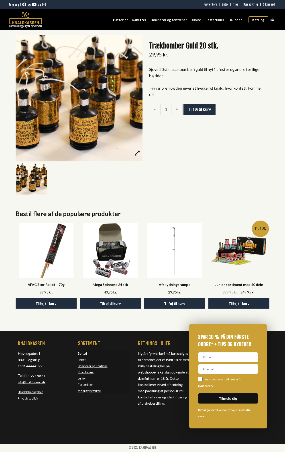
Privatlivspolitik (28, 398)
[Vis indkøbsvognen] (272, 20)
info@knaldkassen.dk (31, 382)
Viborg (83, 391)
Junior (196, 20)
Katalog (258, 20)
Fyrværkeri (210, 4)
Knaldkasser (86, 372)
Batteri (82, 353)
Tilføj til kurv (199, 109)
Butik (225, 4)
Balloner (235, 20)
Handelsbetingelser (30, 392)
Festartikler (215, 20)
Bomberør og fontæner (169, 20)
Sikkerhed (269, 4)
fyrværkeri (94, 391)
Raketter (139, 20)
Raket (82, 360)
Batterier (120, 20)
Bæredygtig (250, 4)
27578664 (38, 376)
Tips (235, 4)
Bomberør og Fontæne (93, 366)
